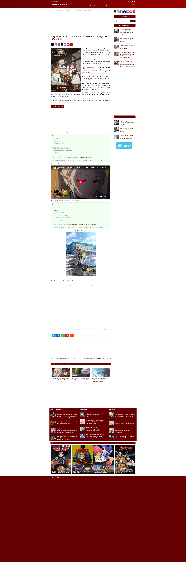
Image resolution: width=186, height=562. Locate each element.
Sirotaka (104, 100)
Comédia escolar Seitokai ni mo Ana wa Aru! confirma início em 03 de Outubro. (127, 47)
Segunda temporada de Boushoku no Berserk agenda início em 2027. (60, 379)
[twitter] (128, 1)
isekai (82, 329)
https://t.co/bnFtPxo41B (59, 154)
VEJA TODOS (130, 443)
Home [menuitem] (71, 5)
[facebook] (132, 1)
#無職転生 (56, 142)
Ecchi (64, 329)
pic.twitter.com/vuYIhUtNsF (89, 224)
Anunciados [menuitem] (83, 5)
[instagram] (131, 1)
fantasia (68, 329)
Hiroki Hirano (86, 72)
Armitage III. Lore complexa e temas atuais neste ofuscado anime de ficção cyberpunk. (67, 423)
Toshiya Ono (88, 78)
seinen (61, 331)
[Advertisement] (80, 24)
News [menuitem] (76, 5)
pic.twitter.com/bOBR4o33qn (85, 157)
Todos (66, 331)
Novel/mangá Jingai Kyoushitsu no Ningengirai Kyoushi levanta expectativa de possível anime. (125, 423)
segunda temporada (103, 329)
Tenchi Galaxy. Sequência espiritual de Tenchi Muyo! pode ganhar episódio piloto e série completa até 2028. (96, 436)
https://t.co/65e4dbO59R (75, 224)
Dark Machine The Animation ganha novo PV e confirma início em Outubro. (81, 379)
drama (59, 329)
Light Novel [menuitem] (96, 5)
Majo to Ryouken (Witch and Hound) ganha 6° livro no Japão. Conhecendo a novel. (125, 437)
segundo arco (55, 331)
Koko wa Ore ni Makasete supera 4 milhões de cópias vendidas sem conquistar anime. (123, 430)
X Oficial (69, 281)
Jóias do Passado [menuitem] (110, 5)
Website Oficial (62, 281)
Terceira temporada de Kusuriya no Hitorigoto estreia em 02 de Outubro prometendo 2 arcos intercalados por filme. (127, 55)
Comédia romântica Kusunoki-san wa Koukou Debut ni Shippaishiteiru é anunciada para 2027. (95, 421)
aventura (59, 10)
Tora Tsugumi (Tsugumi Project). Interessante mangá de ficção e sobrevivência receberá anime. (93, 429)
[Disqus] (81, 308)
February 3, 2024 (97, 160)
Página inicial (54, 10)
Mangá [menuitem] (89, 5)
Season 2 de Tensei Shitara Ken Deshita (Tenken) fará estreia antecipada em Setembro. (99, 380)
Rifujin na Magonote (88, 100)
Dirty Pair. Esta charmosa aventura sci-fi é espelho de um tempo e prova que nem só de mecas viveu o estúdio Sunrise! (127, 64)
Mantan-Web (75, 281)
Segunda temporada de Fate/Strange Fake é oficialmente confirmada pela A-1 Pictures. (127, 32)
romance (95, 329)
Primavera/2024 (88, 329)
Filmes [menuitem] (102, 5)
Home (51, 1)
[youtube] (135, 1)
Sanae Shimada (88, 80)
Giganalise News (75, 329)
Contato (56, 1)
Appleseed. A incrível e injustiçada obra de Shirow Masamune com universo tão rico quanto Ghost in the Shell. (67, 438)
